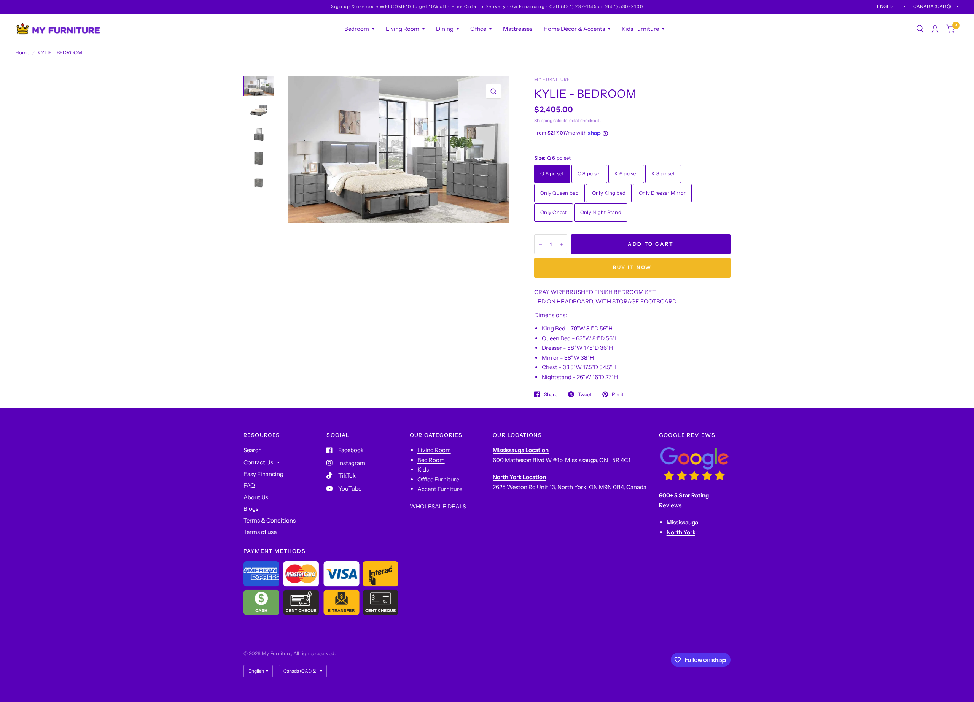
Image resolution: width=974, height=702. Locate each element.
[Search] (920, 29)
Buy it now (632, 267)
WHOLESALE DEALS (438, 506)
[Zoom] (493, 91)
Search (253, 450)
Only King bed (608, 193)
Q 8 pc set (590, 173)
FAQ (249, 485)
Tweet (585, 394)
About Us (256, 497)
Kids (423, 469)
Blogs (251, 508)
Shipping (543, 120)
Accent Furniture (439, 488)
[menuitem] (359, 29)
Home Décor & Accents (574, 28)
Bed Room (431, 460)
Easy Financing (263, 474)
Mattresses (517, 28)
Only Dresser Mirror (662, 193)
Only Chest (553, 212)
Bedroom (356, 28)
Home (22, 52)
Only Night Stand (600, 212)
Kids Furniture (640, 28)
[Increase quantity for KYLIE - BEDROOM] (561, 244)
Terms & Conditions (270, 520)
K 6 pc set (626, 173)
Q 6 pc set (552, 173)
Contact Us (258, 462)
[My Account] (935, 29)
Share (550, 394)
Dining (445, 28)
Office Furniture (438, 479)
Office (478, 28)
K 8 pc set (663, 173)
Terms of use (260, 531)
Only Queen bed (559, 193)
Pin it (618, 394)
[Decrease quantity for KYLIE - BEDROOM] (540, 244)
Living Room (402, 28)
